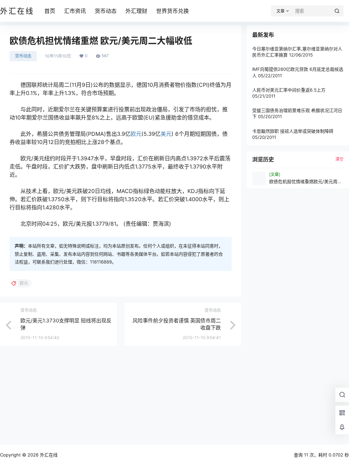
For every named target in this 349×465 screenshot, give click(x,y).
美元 (166, 133)
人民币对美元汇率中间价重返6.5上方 (288, 90)
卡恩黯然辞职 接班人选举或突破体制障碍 (292, 131)
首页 (49, 10)
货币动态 (106, 10)
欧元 (136, 133)
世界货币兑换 (172, 10)
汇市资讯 (75, 10)
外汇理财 (136, 10)
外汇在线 (48, 455)
